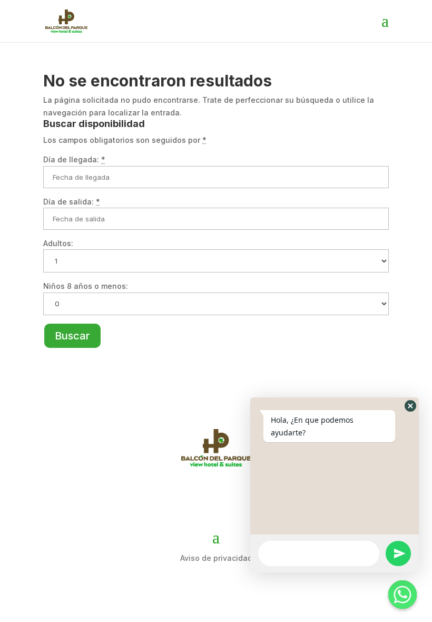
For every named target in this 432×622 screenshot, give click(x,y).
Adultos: (58, 243)
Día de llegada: (74, 159)
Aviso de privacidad (216, 557)
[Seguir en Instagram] (216, 495)
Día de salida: (71, 201)
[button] (410, 406)
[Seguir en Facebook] (185, 495)
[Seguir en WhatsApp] (246, 495)
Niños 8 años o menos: (85, 285)
